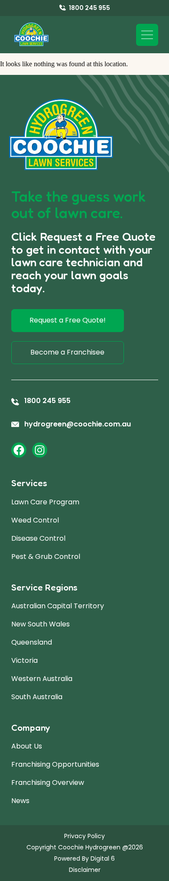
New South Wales (40, 624)
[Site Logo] (31, 34)
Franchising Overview (47, 782)
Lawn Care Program (45, 502)
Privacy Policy (84, 836)
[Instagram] (39, 450)
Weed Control (35, 520)
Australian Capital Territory (57, 606)
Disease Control (38, 538)
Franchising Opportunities (55, 764)
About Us (26, 746)
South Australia (36, 697)
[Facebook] (18, 450)
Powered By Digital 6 (84, 858)
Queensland (31, 642)
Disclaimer (85, 869)
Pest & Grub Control (45, 557)
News (20, 801)
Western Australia (41, 679)
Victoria (24, 660)
